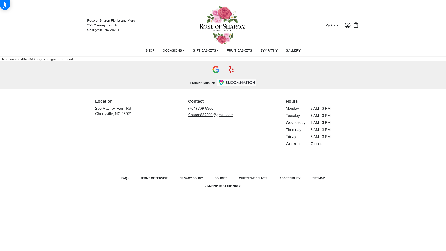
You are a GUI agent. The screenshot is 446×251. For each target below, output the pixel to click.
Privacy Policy (191, 178)
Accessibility (290, 178)
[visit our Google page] (216, 69)
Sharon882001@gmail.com (210, 115)
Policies (221, 178)
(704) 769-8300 (200, 108)
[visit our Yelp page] (231, 69)
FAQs (125, 178)
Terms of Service (154, 178)
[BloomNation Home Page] (236, 82)
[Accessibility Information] (5, 5)
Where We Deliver (253, 178)
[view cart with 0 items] (356, 25)
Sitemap (318, 178)
